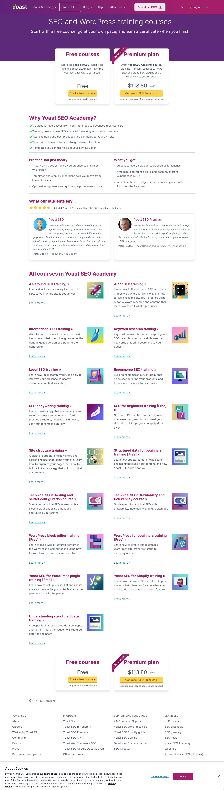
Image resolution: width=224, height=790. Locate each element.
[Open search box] (182, 7)
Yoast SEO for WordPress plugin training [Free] (54, 578)
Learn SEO (68, 7)
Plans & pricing (43, 7)
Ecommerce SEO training (135, 370)
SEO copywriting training (50, 406)
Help (100, 7)
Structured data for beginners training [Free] (138, 452)
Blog (86, 7)
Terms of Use (50, 773)
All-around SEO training (49, 284)
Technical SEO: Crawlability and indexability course (139, 497)
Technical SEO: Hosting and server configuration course (52, 497)
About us (116, 7)
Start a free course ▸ (82, 93)
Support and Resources (130, 715)
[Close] (218, 776)
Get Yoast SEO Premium (141, 93)
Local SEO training (45, 370)
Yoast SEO (19, 715)
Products (70, 715)
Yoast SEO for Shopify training (139, 576)
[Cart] (207, 7)
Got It (183, 776)
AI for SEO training (130, 284)
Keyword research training (136, 329)
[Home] (31, 701)
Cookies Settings (160, 776)
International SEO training (51, 329)
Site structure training (48, 450)
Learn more (37, 303)
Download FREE (148, 7)
